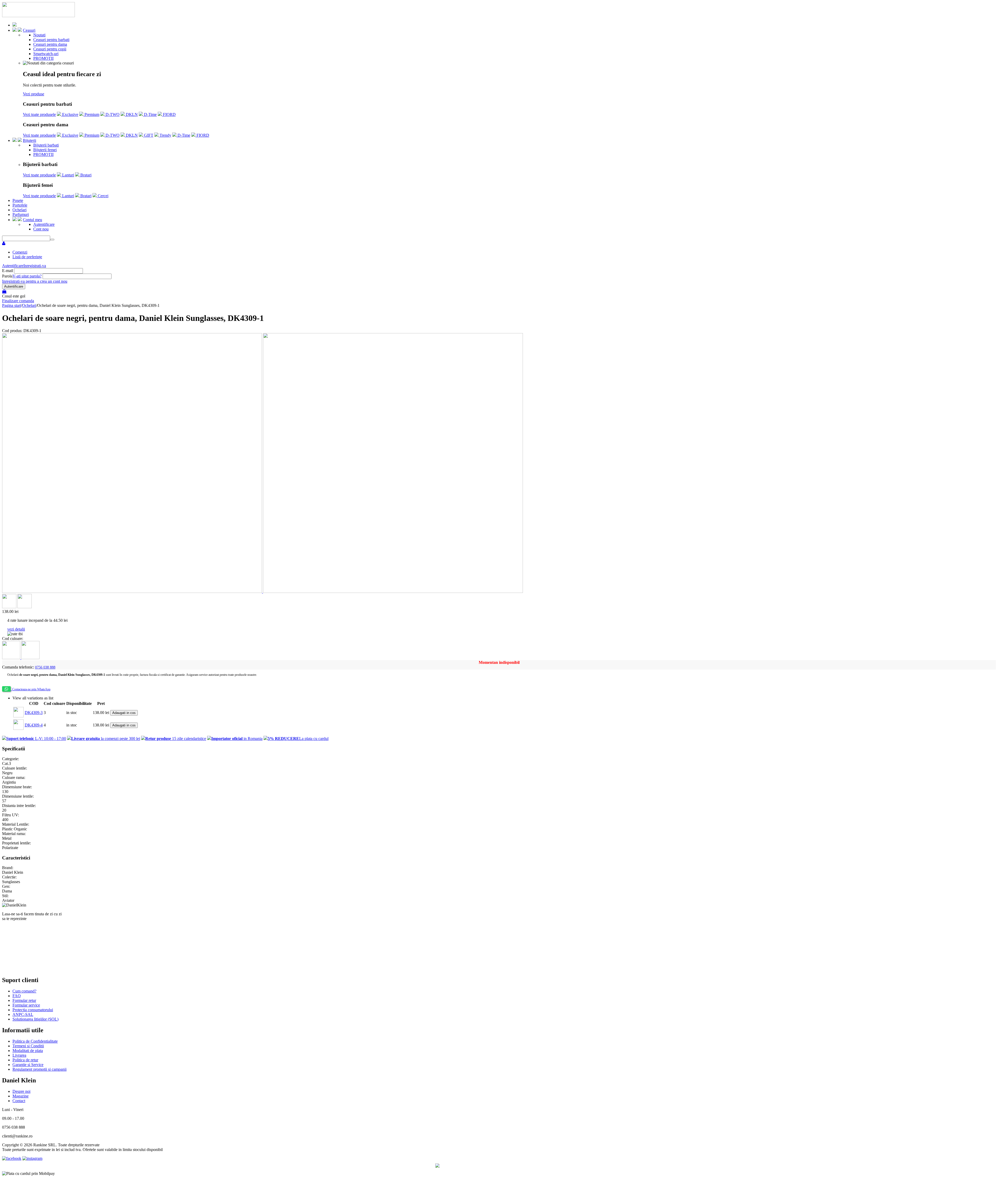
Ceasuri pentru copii (49, 49)
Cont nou (41, 229)
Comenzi (19, 252)
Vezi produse (33, 94)
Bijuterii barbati (46, 145)
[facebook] (11, 1158)
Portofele (19, 205)
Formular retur (24, 1000)
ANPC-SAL (22, 1014)
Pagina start (11, 305)
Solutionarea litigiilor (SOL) (35, 1019)
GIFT (148, 135)
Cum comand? (24, 991)
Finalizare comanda (18, 301)
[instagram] (32, 1158)
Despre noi (21, 1091)
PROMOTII (43, 58)
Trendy (165, 135)
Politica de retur (25, 1060)
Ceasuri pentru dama (50, 44)
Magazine (20, 1096)
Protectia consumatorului (32, 1010)
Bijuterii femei (45, 150)
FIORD (169, 114)
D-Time (150, 114)
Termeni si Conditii (28, 1046)
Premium (91, 114)
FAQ (16, 996)
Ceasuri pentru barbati (51, 39)
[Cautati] (52, 239)
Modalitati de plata (27, 1050)
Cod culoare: (12, 638)
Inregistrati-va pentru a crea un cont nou (34, 281)
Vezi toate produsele (39, 114)
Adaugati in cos (124, 713)
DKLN (131, 114)
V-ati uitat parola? (27, 276)
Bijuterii (29, 140)
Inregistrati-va (34, 265)
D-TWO (112, 114)
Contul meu (32, 219)
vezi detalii (16, 629)
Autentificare (44, 224)
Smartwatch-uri (45, 53)
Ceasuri (29, 30)
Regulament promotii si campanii (39, 1069)
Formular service (26, 1005)
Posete (17, 200)
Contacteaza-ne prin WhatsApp (30, 689)
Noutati (39, 35)
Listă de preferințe (27, 257)
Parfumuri (20, 214)
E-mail (7, 270)
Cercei (102, 196)
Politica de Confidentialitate (35, 1041)
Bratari (85, 175)
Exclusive (69, 114)
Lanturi (67, 175)
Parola (7, 276)
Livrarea (19, 1055)
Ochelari (19, 210)
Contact (18, 1100)
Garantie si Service (27, 1064)
